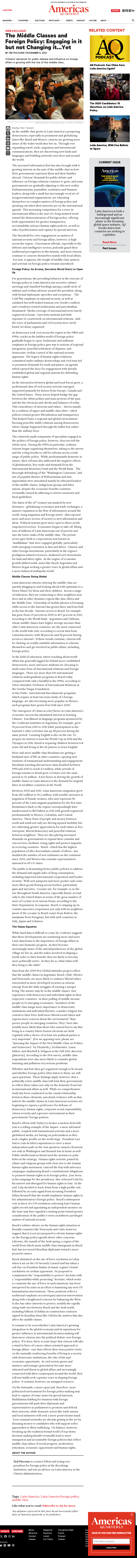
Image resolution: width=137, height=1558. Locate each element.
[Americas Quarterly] (68, 9)
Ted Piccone (16, 52)
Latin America (29, 1496)
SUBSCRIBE (7, 10)
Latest (46, 1536)
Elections (40, 21)
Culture (93, 21)
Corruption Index (65, 1530)
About (31, 1530)
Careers (32, 1539)
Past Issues (110, 248)
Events (69, 21)
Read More (110, 242)
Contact (32, 1536)
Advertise (32, 1533)
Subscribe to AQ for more (58, 1505)
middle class (20, 1500)
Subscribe (17, 1531)
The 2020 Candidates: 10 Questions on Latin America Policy (106, 107)
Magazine (47, 1530)
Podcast (81, 21)
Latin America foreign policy (60, 1496)
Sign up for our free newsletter (111, 1533)
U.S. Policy (48, 1539)
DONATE (115, 11)
